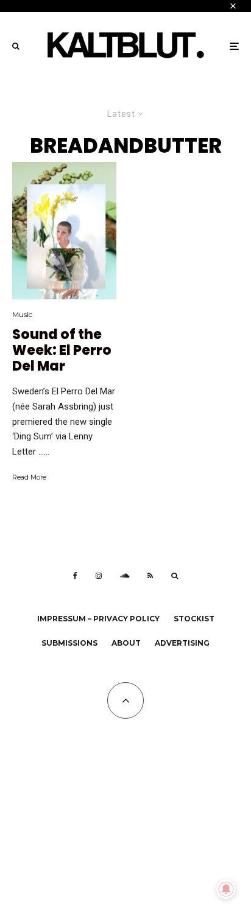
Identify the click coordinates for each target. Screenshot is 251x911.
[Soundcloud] (124, 575)
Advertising (182, 642)
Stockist (194, 618)
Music (22, 314)
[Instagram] (99, 575)
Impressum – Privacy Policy (98, 618)
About (126, 642)
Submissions (69, 642)
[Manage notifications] (226, 889)
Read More (29, 477)
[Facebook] (75, 575)
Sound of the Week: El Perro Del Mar (61, 351)
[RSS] (150, 575)
